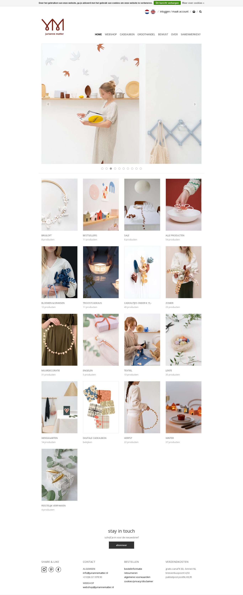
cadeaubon (127, 34)
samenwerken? (190, 34)
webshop (111, 34)
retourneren (131, 573)
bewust (163, 34)
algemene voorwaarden (137, 577)
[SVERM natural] (121, 104)
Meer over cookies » (193, 3)
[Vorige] (48, 104)
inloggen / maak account (174, 11)
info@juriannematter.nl (95, 573)
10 (141, 169)
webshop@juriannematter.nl (98, 587)
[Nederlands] (147, 11)
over (174, 34)
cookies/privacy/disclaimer (138, 581)
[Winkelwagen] (193, 11)
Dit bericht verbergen (167, 3)
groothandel (146, 34)
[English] (153, 11)
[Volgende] (195, 104)
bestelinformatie (133, 568)
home (98, 34)
